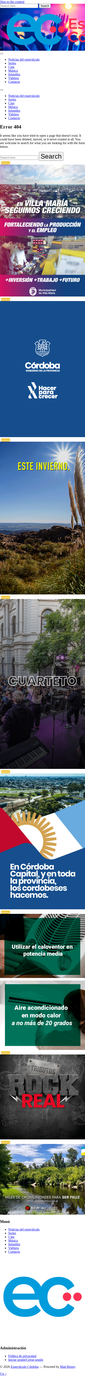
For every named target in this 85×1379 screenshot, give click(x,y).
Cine (11, 67)
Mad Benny (68, 1366)
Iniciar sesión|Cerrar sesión (25, 1359)
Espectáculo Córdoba (25, 1366)
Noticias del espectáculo (24, 59)
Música (13, 70)
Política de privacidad (22, 1356)
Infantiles (14, 74)
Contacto (14, 82)
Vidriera (13, 78)
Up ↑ (3, 1373)
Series (12, 63)
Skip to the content (12, 2)
